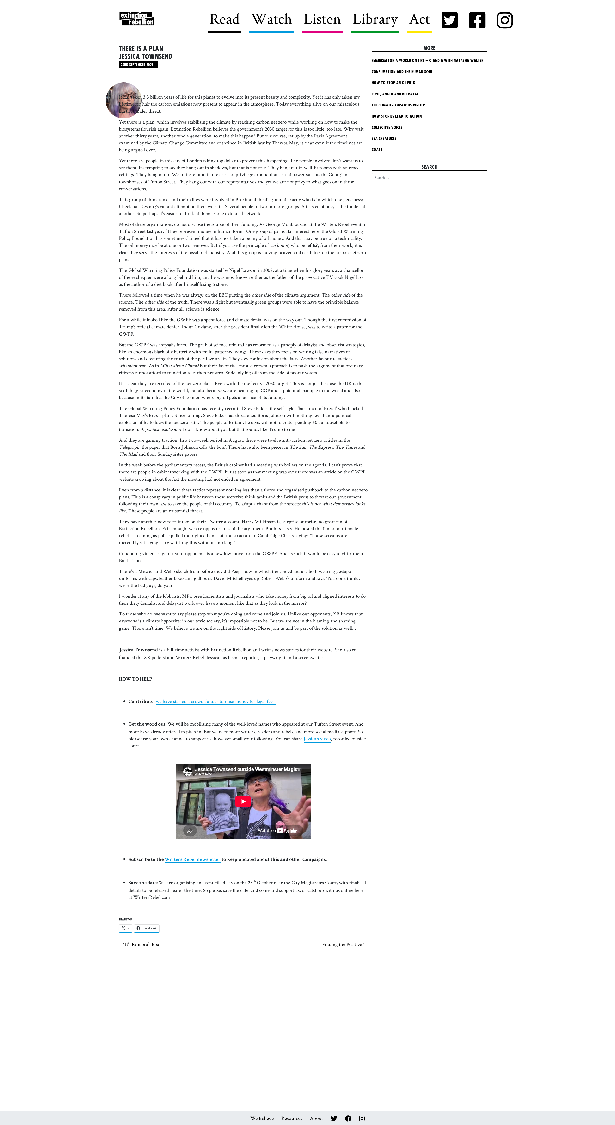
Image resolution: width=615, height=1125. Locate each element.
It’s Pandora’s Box (141, 944)
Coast (377, 150)
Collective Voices (387, 127)
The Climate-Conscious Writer (398, 105)
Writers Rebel (163, 19)
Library (375, 18)
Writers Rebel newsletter (193, 859)
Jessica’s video (317, 738)
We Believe (262, 1118)
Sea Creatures (384, 139)
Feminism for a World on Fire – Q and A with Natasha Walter (428, 60)
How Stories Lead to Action (399, 116)
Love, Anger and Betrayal (395, 94)
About (316, 1118)
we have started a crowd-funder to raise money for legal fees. (216, 701)
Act (419, 18)
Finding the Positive (342, 944)
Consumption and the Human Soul (402, 72)
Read (224, 18)
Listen (322, 18)
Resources (291, 1118)
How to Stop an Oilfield (393, 83)
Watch (271, 18)
